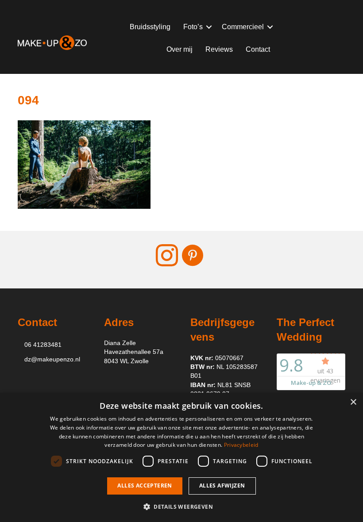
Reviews (219, 49)
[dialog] (181, 457)
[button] (209, 26)
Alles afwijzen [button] (222, 485)
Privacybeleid (241, 445)
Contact (258, 49)
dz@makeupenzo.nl (52, 359)
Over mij (179, 49)
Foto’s (193, 27)
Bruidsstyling (150, 27)
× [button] (353, 402)
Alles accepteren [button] (144, 485)
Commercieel (243, 27)
